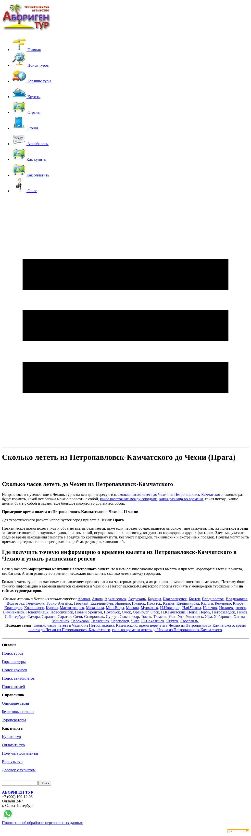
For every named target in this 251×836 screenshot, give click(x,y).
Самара (33, 616)
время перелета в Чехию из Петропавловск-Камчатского (186, 625)
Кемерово (223, 603)
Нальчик (210, 608)
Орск (155, 612)
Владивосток (213, 599)
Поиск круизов (14, 670)
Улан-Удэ (176, 616)
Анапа (97, 599)
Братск (194, 599)
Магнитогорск (72, 608)
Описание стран (15, 703)
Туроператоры (14, 720)
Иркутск (154, 603)
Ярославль (189, 621)
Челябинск (100, 621)
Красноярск (34, 608)
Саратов (64, 616)
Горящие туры (14, 662)
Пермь (204, 612)
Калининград (187, 603)
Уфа (208, 616)
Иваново (122, 603)
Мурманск (149, 608)
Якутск (172, 621)
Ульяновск (194, 616)
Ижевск (138, 603)
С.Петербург (15, 616)
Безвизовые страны (18, 712)
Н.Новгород (170, 608)
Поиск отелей (13, 687)
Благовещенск (175, 599)
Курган (52, 608)
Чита (135, 621)
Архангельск (115, 599)
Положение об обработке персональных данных (42, 823)
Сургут (112, 616)
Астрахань (137, 599)
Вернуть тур (12, 762)
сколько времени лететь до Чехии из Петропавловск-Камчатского (167, 630)
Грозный (81, 603)
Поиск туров (12, 653)
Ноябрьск (112, 612)
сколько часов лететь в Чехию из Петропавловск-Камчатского (85, 625)
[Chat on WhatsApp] (8, 818)
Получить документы (20, 753)
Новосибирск (61, 612)
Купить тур (11, 737)
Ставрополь (94, 616)
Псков (242, 612)
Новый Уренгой (88, 612)
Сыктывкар (129, 616)
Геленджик (35, 603)
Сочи (77, 616)
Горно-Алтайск (59, 603)
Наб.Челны (191, 608)
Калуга (207, 603)
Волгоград (15, 603)
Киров (238, 603)
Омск (126, 612)
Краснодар (13, 608)
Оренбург (141, 612)
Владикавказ (236, 599)
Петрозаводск (223, 612)
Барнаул (154, 599)
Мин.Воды (115, 608)
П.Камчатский (173, 612)
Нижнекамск (13, 612)
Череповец (120, 621)
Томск (146, 616)
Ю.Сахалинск (152, 621)
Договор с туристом (19, 770)
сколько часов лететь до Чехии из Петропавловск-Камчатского (170, 494)
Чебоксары (80, 621)
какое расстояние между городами (128, 499)
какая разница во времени (181, 499)
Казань (169, 603)
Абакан (84, 599)
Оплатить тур (13, 745)
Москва (132, 608)
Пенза (192, 612)
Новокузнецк (37, 612)
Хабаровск (223, 616)
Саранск (49, 616)
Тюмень (159, 616)
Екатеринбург (101, 603)
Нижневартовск (232, 608)
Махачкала (95, 608)
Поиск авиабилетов (18, 678)
